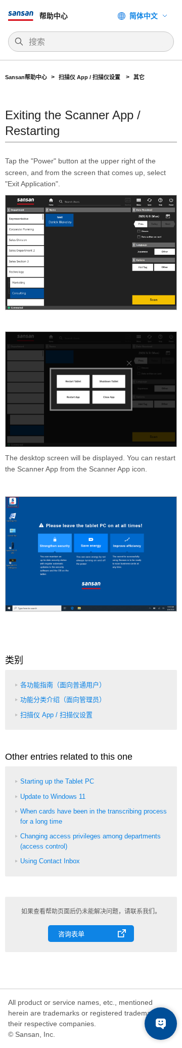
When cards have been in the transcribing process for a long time (93, 816)
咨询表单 (71, 934)
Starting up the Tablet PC (57, 781)
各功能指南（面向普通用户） (63, 685)
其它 (139, 77)
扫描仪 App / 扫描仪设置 (90, 77)
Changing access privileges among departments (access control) (90, 841)
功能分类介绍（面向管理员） (63, 699)
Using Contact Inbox (50, 861)
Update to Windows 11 (52, 796)
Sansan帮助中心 (26, 77)
